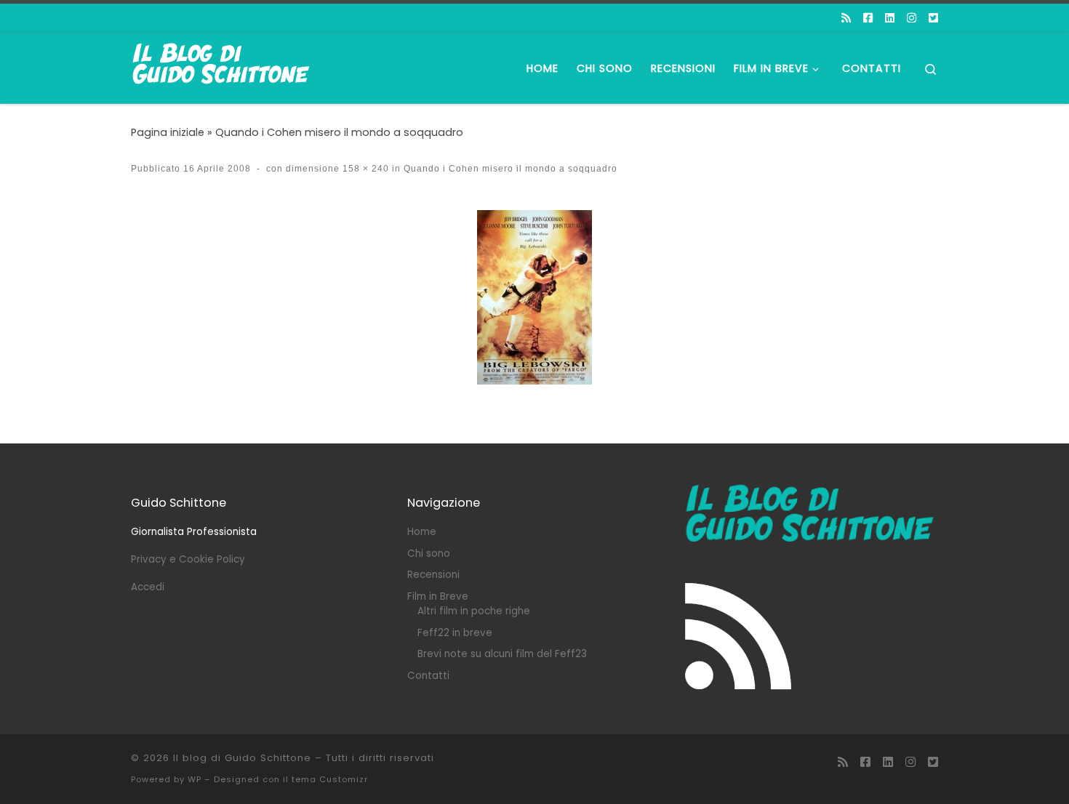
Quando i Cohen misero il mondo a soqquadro (339, 132)
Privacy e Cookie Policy (188, 559)
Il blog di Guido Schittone (242, 758)
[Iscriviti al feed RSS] (846, 17)
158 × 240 (364, 169)
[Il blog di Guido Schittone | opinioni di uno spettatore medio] (222, 66)
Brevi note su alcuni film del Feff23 (502, 654)
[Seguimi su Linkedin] (889, 17)
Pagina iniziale (167, 132)
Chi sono (428, 553)
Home (421, 532)
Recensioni (433, 575)
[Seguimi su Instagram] (911, 17)
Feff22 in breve (454, 633)
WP (194, 779)
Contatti (428, 676)
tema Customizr (330, 779)
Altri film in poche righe (473, 611)
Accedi (147, 587)
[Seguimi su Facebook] (868, 17)
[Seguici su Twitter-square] (933, 17)
